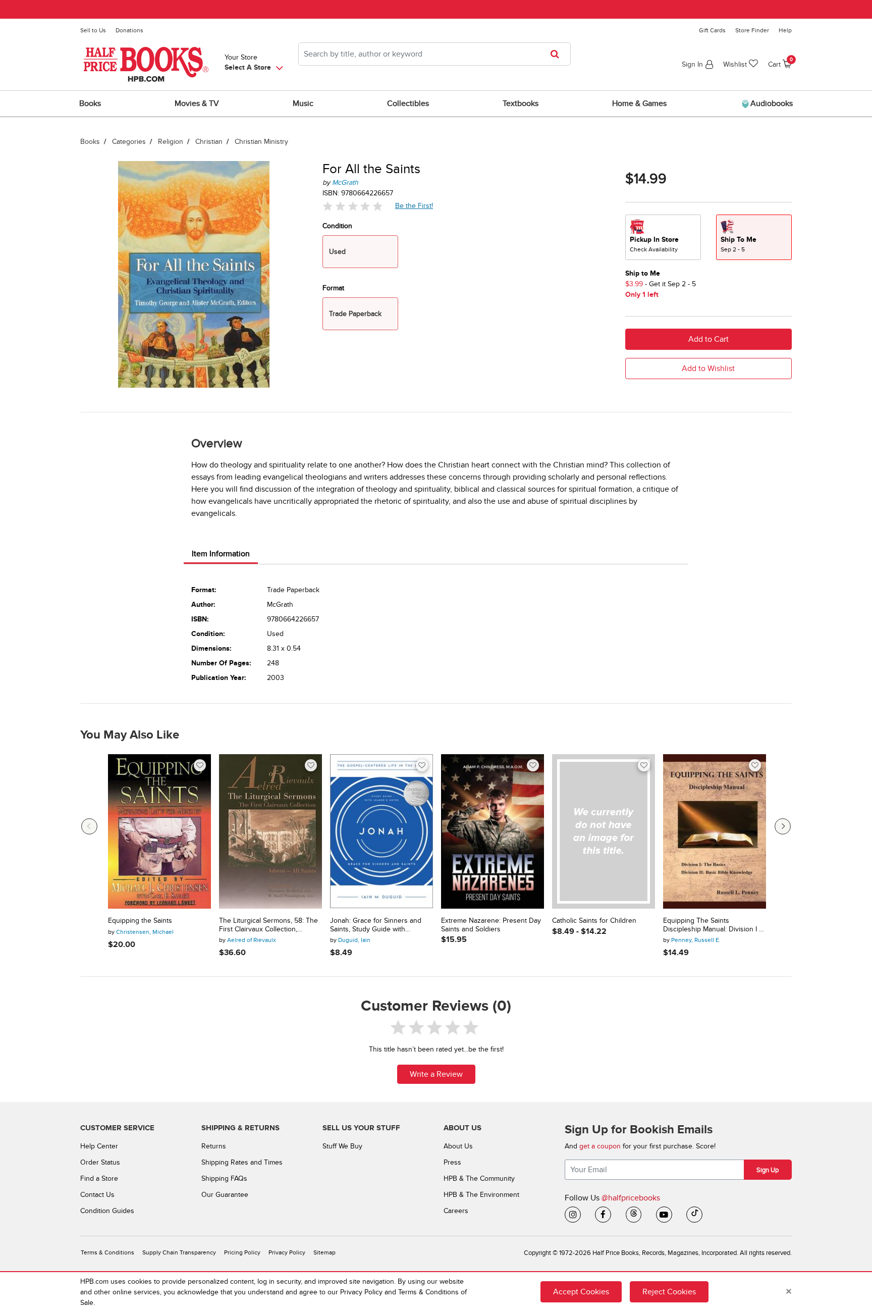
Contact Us (97, 1194)
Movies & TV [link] (197, 103)
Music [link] (303, 103)
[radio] (663, 237)
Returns (213, 1146)
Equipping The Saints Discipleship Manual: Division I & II (713, 925)
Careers (456, 1210)
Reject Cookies (669, 1292)
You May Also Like (129, 735)
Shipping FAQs (224, 1178)
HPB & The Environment (481, 1194)
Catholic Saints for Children (594, 921)
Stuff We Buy (342, 1146)
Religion (170, 141)
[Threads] (634, 1214)
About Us (458, 1146)
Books (90, 141)
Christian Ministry (261, 141)
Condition (337, 226)
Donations (129, 30)
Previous (89, 826)
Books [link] (90, 103)
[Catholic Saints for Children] (603, 831)
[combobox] (434, 54)
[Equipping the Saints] (159, 831)
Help (785, 30)
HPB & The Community (479, 1178)
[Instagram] (573, 1214)
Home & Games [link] (639, 103)
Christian (209, 141)
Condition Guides (107, 1210)
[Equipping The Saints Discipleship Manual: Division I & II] (714, 831)
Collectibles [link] (408, 103)
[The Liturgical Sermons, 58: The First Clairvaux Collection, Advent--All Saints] (270, 831)
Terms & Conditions (107, 1252)
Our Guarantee (224, 1194)
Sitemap (324, 1252)
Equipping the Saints (140, 921)
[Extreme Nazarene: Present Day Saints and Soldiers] (492, 831)
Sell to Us (93, 30)
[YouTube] (664, 1214)
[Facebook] (603, 1214)
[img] (352, 206)
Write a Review (436, 1074)
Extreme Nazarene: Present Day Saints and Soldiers (491, 925)
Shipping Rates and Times (242, 1162)
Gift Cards (712, 30)
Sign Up (767, 1170)
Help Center (99, 1146)
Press (452, 1162)
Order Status (100, 1162)
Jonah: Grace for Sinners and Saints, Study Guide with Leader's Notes (375, 925)
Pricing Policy (242, 1252)
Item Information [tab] (221, 554)
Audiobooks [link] (770, 103)
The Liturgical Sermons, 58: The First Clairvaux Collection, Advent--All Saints (268, 925)
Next (783, 826)
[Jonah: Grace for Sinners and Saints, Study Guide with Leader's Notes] (381, 831)
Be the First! (414, 205)
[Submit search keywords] (558, 54)
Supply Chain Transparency (179, 1252)
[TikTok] (694, 1214)
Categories (129, 141)
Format (333, 288)
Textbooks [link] (520, 103)
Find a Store (99, 1178)
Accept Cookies (581, 1292)
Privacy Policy (286, 1252)
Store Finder (752, 30)
